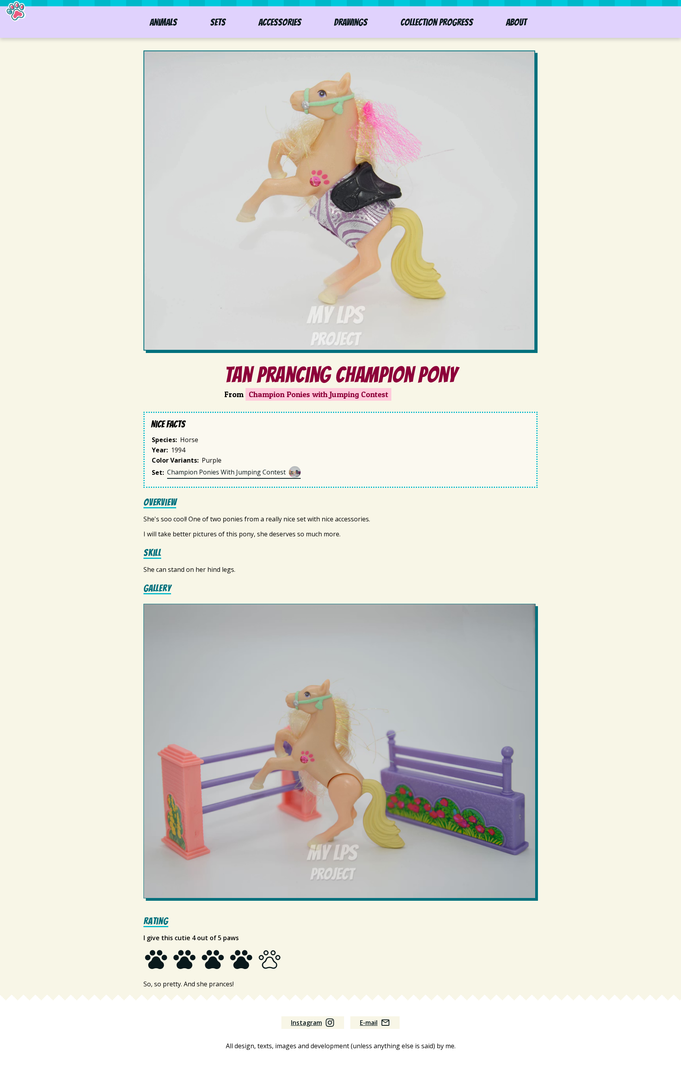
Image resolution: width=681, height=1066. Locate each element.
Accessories (280, 22)
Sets (217, 22)
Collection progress (436, 22)
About (516, 22)
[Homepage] (16, 12)
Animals (163, 22)
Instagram (306, 1022)
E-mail (369, 1022)
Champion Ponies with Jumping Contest (318, 394)
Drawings (350, 22)
